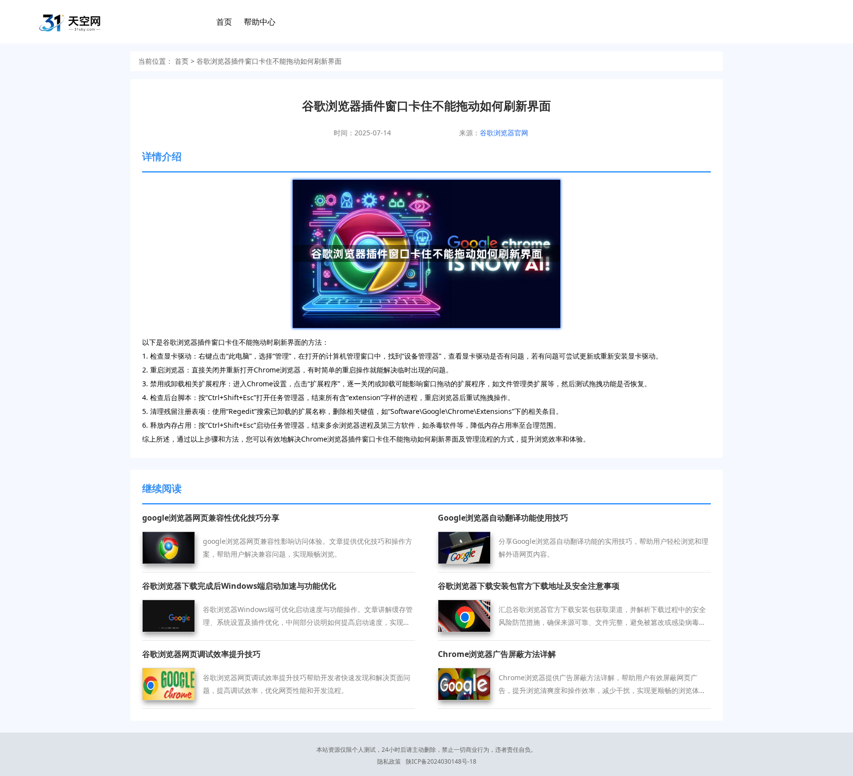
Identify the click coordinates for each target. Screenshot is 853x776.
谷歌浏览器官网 (504, 132)
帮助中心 (259, 21)
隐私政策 (389, 761)
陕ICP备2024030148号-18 (441, 761)
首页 (224, 21)
